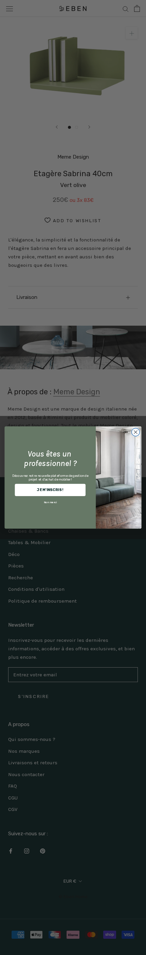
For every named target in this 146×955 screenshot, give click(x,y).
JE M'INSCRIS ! (50, 490)
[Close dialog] (136, 432)
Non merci (50, 502)
